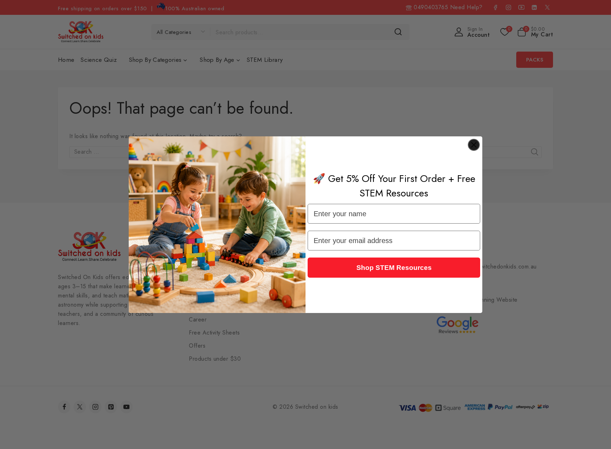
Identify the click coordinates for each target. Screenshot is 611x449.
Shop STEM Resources (394, 267)
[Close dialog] (473, 144)
